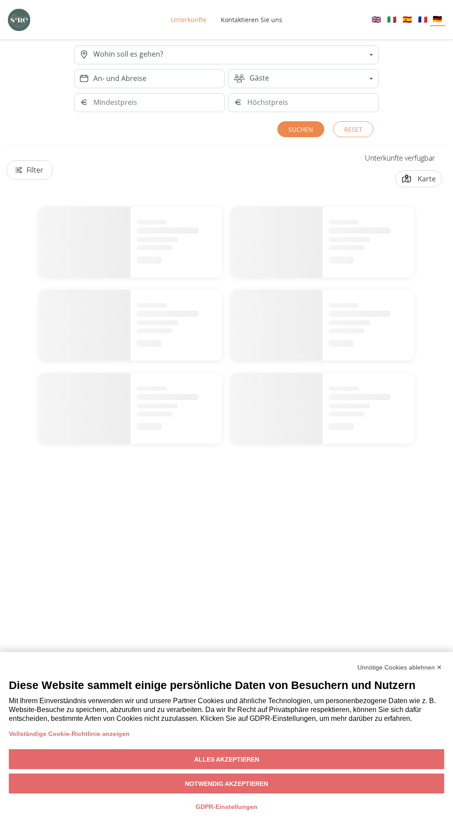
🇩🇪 (437, 19)
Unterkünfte (189, 19)
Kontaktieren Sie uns (251, 19)
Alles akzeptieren (226, 759)
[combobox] (235, 55)
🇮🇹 (391, 19)
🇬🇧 (376, 19)
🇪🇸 (407, 19)
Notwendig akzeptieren (226, 783)
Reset (353, 129)
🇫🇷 (422, 19)
